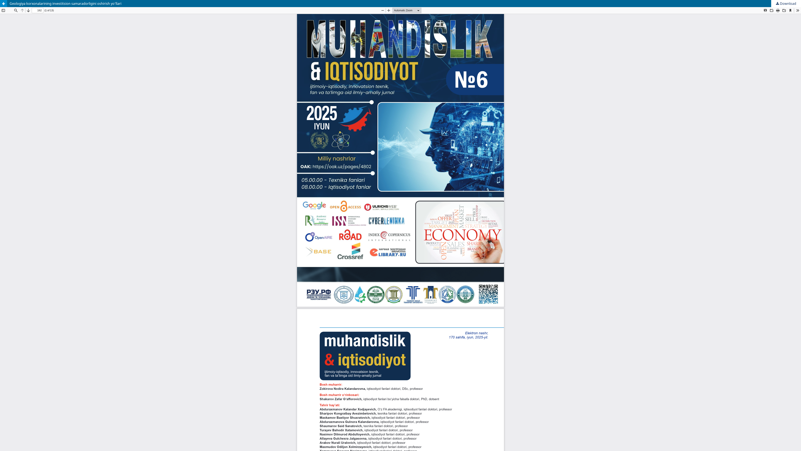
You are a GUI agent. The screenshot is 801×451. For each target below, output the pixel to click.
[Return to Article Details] (3, 3)
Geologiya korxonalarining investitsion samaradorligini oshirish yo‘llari (65, 3)
